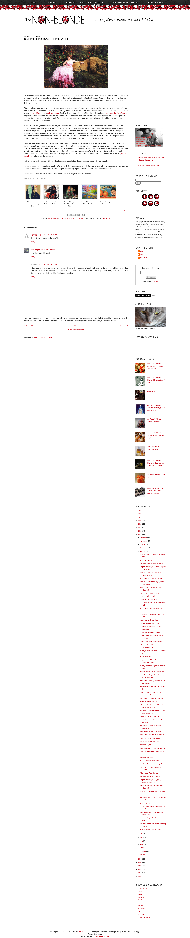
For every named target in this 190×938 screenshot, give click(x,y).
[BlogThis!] (71, 215)
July (141, 834)
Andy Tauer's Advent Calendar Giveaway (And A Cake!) (156, 380)
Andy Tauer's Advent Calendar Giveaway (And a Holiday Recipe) (156, 408)
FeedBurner (155, 281)
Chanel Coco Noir (145, 657)
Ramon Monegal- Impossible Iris (151, 716)
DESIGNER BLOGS (102, 937)
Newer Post (28, 325)
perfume (63, 218)
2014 (140, 527)
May (141, 841)
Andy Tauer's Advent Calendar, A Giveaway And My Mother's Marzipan (155, 463)
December (143, 537)
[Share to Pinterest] (78, 215)
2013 (140, 531)
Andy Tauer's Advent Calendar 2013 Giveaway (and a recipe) (155, 366)
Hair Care (141, 900)
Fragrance (141, 897)
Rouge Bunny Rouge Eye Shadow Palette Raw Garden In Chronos (155, 490)
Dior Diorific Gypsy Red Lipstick (150, 741)
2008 (140, 869)
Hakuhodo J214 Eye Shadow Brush (151, 563)
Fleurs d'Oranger (37, 113)
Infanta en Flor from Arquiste (116, 113)
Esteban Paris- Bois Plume (148, 599)
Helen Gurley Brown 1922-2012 (150, 731)
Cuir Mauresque (53, 113)
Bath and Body (142, 888)
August (142, 551)
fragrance (53, 218)
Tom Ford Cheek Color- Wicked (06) (151, 698)
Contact (97, 5)
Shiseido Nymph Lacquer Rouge (150, 830)
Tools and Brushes (144, 917)
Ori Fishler (143, 258)
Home (33, 3)
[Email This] (68, 215)
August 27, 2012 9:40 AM (48, 235)
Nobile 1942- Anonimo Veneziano (151, 642)
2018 (140, 514)
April (142, 844)
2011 (140, 859)
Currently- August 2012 (147, 745)
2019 (140, 510)
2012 (140, 534)
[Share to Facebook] (76, 215)
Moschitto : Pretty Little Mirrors (150, 738)
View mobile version (76, 330)
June (141, 837)
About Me (51, 3)
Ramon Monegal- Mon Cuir (149, 620)
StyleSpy (34, 235)
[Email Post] (83, 215)
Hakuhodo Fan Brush (146, 757)
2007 (140, 873)
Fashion (140, 894)
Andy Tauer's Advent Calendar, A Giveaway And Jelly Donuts (155, 435)
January (142, 855)
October (143, 544)
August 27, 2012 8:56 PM (45, 250)
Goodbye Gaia (151, 391)
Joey (141, 255)
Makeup (140, 906)
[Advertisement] (150, 77)
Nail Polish (141, 909)
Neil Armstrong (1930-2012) (149, 623)
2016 (140, 521)
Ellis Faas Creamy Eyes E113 (149, 761)
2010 (140, 862)
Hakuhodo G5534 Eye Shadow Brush (152, 776)
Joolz (32, 250)
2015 (140, 524)
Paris (139, 911)
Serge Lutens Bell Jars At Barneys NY (152, 735)
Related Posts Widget (122, 210)
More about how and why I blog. (149, 165)
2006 (140, 876)
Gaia (142, 251)
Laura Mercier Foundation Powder (151, 578)
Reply (33, 242)
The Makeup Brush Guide (125, 3)
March (142, 848)
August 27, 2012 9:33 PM (48, 265)
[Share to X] (73, 215)
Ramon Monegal (76, 218)
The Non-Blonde (84, 932)
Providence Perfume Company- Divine (152, 764)
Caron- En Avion (145, 803)
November (143, 541)
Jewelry (140, 903)
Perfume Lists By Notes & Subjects (84, 3)
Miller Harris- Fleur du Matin (149, 773)
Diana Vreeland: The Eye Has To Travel (152, 748)
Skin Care (141, 914)
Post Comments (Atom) (43, 338)
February (143, 851)
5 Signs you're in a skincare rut (150, 632)
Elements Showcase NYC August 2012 (152, 672)
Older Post (124, 325)
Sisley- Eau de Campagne (148, 701)
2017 (140, 517)
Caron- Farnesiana (146, 560)
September (144, 548)
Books (140, 891)
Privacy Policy (155, 3)
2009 (140, 866)
